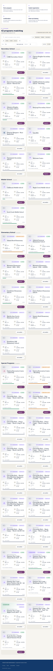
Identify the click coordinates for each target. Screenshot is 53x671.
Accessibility (12, 665)
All (33, 37)
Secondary (48, 37)
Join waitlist (45, 72)
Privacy (3, 665)
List (49, 44)
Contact (17, 665)
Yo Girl (11, 40)
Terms (8, 665)
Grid (45, 44)
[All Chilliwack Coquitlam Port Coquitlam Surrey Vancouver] (22, 40)
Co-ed (15, 40)
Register (20, 72)
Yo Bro (7, 40)
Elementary (37, 37)
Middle (42, 37)
